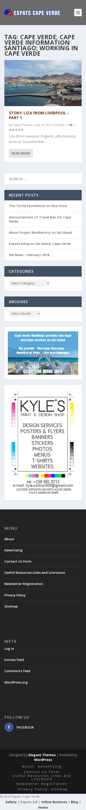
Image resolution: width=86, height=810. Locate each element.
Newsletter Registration (23, 584)
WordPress (43, 760)
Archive (59, 125)
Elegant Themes (42, 755)
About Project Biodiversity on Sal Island (40, 232)
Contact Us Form (17, 561)
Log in (9, 648)
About (9, 539)
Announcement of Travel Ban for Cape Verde (40, 219)
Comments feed (17, 671)
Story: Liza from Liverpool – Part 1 (39, 115)
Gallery (11, 802)
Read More (21, 153)
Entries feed (14, 660)
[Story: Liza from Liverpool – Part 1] (43, 83)
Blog (74, 802)
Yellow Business (54, 802)
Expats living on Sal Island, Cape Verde (40, 243)
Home (43, 807)
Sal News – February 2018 (29, 255)
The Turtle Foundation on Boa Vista (38, 206)
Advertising (13, 550)
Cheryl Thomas (22, 125)
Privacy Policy (15, 595)
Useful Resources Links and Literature (34, 572)
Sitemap (11, 606)
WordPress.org (16, 682)
